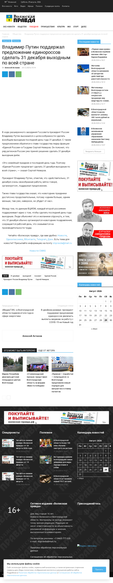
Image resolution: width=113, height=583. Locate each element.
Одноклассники (14, 239)
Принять (99, 569)
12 (90, 310)
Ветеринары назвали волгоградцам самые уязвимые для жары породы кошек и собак (63, 462)
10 (80, 310)
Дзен (50, 239)
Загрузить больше (93, 151)
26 (90, 320)
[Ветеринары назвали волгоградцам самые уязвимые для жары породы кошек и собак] (45, 460)
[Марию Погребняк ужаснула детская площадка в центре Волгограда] (13, 364)
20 (95, 315)
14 (100, 310)
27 (95, 320)
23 (111, 315)
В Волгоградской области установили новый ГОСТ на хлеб (63, 478)
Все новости (7, 6)
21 (100, 315)
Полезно (39, 6)
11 (85, 310)
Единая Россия (50, 276)
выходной (27, 276)
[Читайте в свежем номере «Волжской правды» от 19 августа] (8, 460)
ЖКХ (69, 27)
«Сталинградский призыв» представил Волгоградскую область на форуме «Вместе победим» (37, 380)
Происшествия (48, 27)
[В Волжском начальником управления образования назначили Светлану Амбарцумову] (83, 131)
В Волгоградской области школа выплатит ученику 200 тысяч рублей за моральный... (100, 114)
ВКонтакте (29, 239)
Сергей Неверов (42, 279)
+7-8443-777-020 (62, 538)
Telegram (41, 239)
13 (95, 310)
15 (106, 310)
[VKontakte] (109, 10)
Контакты (65, 6)
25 (85, 320)
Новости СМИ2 (38, 250)
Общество (22, 27)
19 (90, 315)
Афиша (30, 6)
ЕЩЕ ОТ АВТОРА (47, 350)
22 (106, 315)
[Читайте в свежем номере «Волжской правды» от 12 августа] (8, 476)
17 (80, 315)
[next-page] (8, 397)
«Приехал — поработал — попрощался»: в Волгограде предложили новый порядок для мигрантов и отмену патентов (62, 383)
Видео (22, 6)
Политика (16, 41)
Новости (62, 235)
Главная (5, 34)
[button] (107, 26)
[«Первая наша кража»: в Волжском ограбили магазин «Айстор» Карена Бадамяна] (83, 52)
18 (85, 315)
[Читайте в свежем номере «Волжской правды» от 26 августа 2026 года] (8, 443)
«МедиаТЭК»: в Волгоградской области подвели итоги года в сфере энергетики (18, 313)
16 (111, 310)
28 (100, 320)
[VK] (12, 74)
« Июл (94, 328)
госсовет (37, 276)
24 (80, 320)
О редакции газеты (52, 6)
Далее (84, 27)
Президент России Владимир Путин (18, 279)
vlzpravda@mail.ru (62, 243)
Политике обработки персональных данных (38, 572)
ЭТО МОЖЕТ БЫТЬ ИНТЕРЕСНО (19, 350)
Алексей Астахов (12, 67)
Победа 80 (33, 27)
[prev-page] (4, 397)
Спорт (76, 27)
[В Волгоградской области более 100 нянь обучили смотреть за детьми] (45, 443)
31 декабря (15, 276)
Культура (61, 27)
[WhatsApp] (18, 74)
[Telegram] (104, 10)
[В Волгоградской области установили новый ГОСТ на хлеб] (45, 479)
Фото (16, 6)
